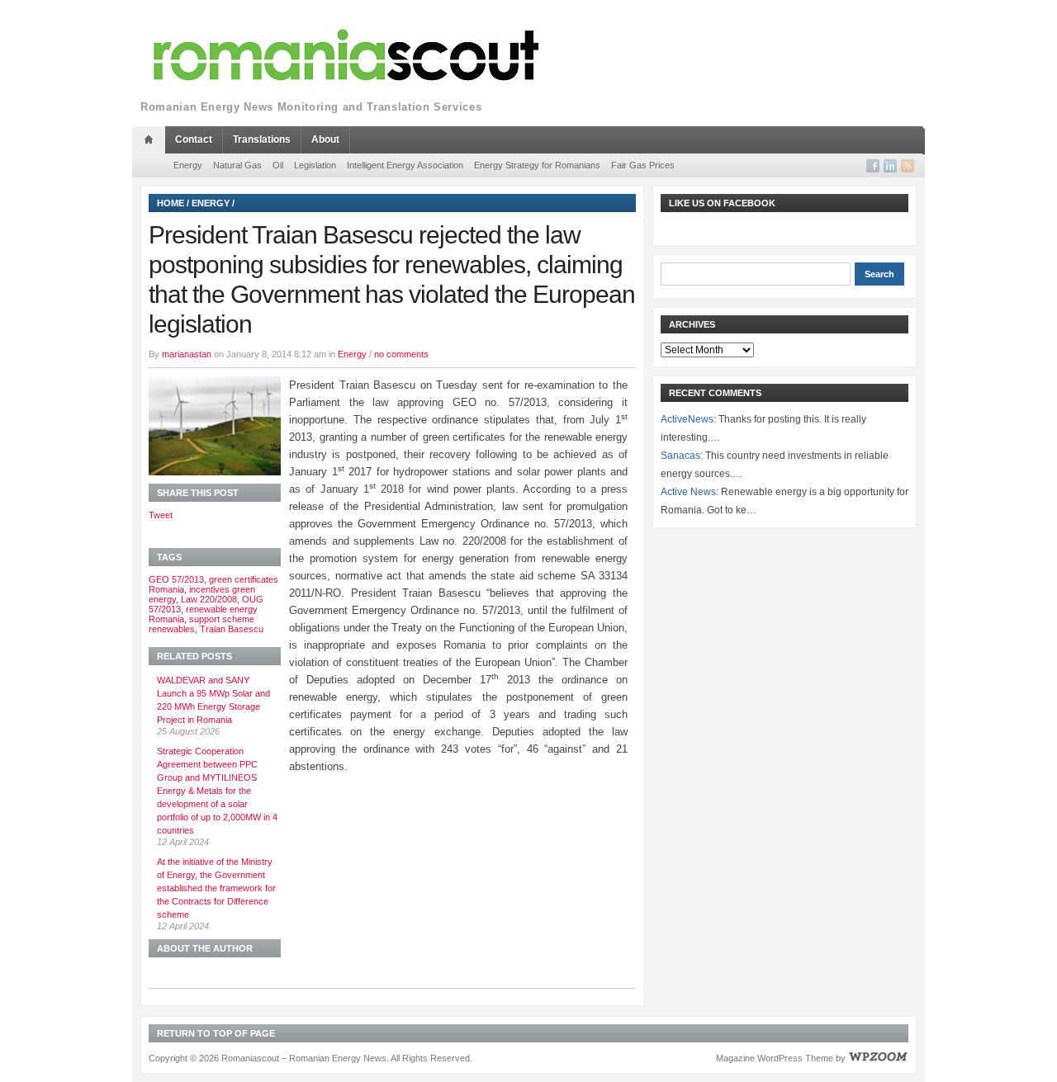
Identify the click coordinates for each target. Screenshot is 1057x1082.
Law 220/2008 (209, 599)
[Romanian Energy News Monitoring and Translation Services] (346, 55)
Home (170, 203)
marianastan (186, 354)
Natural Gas (237, 165)
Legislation (315, 165)
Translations (262, 139)
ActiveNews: (688, 419)
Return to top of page (216, 1033)
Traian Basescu (231, 629)
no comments (401, 354)
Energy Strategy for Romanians (537, 165)
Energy (187, 165)
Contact (193, 139)
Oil (278, 165)
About (325, 139)
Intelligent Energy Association (405, 165)
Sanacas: (682, 455)
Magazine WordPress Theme (774, 1058)
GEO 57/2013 (176, 579)
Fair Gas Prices (643, 165)
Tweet (161, 515)
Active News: (689, 492)
